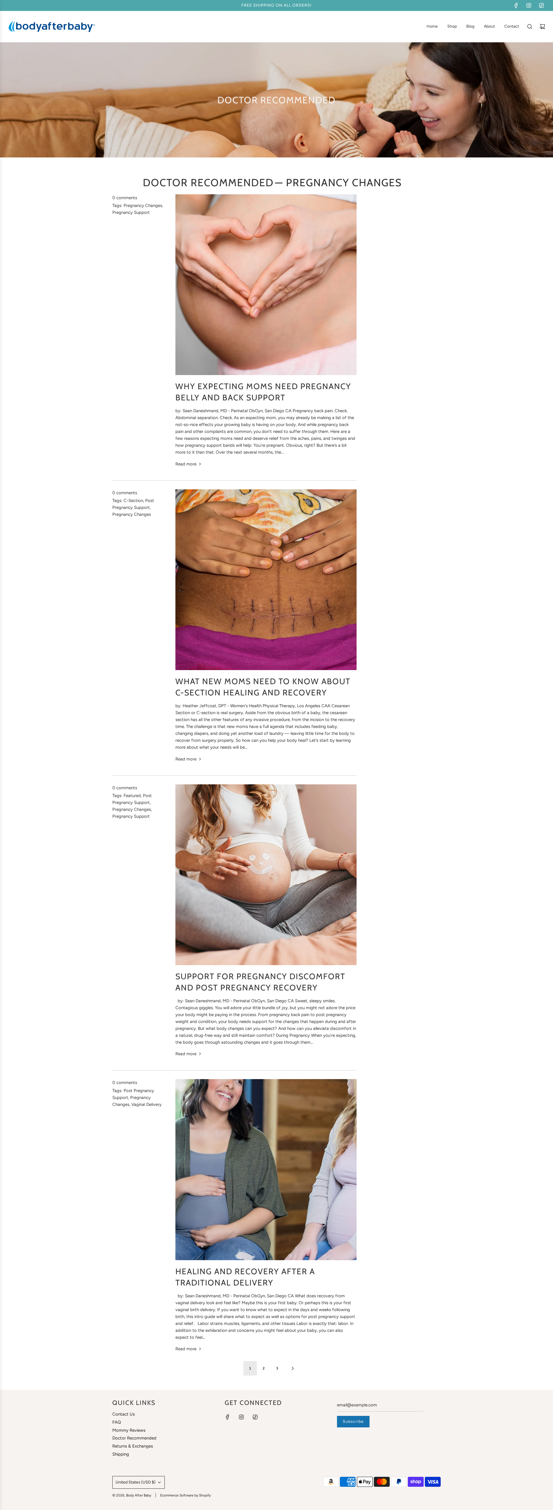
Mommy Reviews (128, 1430)
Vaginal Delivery (146, 1104)
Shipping (120, 1454)
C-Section (133, 500)
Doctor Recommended (208, 182)
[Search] (529, 26)
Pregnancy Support (131, 212)
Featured (132, 795)
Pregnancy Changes (143, 205)
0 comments (124, 197)
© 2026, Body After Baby (131, 1495)
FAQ (116, 1422)
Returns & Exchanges (132, 1446)
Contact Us (123, 1414)
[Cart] (542, 26)
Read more (185, 464)
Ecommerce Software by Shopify (185, 1495)
